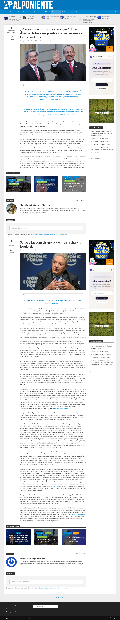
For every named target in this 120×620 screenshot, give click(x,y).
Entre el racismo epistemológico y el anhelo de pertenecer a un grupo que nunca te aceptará (15, 18)
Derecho (25, 12)
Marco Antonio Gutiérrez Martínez (11, 31)
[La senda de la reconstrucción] (24, 17)
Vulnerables (60, 597)
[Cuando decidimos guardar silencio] (43, 17)
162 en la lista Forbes (52, 486)
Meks (21, 618)
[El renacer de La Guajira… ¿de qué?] (62, 17)
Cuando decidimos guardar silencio (52, 17)
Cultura (18, 12)
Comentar (11, 39)
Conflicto (71, 12)
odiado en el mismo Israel (60, 408)
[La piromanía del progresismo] (99, 17)
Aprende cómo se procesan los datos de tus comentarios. (50, 235)
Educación (40, 12)
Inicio (6, 12)
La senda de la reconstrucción (30, 17)
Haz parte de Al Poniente (13, 606)
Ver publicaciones (80, 200)
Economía (32, 12)
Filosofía (47, 12)
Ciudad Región (12, 179)
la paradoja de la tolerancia (77, 514)
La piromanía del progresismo (106, 17)
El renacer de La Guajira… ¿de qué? (70, 17)
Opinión (12, 12)
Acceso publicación (11, 612)
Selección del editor (14, 183)
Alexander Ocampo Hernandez (11, 244)
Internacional (56, 12)
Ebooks (8, 609)
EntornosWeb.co (34, 618)
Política (64, 12)
